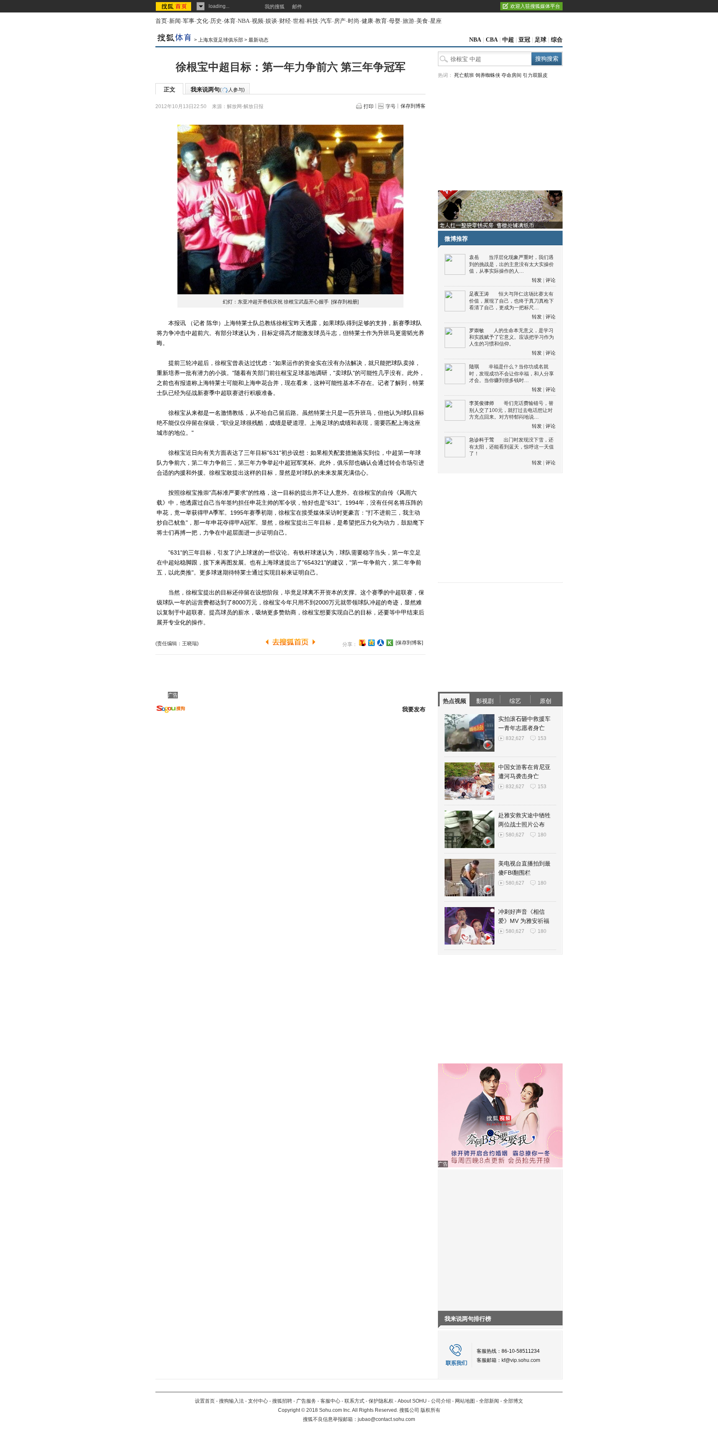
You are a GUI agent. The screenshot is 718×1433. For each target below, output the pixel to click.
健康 (367, 21)
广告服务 (306, 1401)
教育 (381, 21)
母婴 (395, 21)
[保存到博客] (409, 643)
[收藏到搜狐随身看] (389, 642)
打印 (369, 106)
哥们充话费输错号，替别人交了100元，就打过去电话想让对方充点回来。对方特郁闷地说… (511, 410)
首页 (161, 21)
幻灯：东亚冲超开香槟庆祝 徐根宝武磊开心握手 (276, 302)
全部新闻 (489, 1401)
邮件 (297, 7)
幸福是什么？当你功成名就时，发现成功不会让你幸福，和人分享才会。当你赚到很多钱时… (511, 373)
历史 (216, 21)
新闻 (175, 21)
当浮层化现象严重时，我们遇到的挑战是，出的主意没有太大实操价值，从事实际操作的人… (511, 264)
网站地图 (465, 1401)
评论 (551, 280)
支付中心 (258, 1401)
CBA (492, 40)
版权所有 (430, 1410)
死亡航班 (464, 75)
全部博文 (513, 1401)
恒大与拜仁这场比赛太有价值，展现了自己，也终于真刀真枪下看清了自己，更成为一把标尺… (511, 301)
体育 (230, 21)
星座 (436, 21)
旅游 (408, 21)
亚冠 (524, 40)
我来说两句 (218, 89)
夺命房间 (511, 75)
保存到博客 (413, 106)
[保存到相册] (345, 302)
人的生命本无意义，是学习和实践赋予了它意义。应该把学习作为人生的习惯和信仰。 (511, 337)
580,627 (515, 835)
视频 (257, 21)
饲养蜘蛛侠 (487, 75)
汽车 (326, 21)
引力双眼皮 (535, 75)
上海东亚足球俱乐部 (220, 40)
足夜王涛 (479, 294)
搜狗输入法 (231, 1401)
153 (542, 738)
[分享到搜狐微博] (362, 642)
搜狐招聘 (282, 1401)
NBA (244, 21)
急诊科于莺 (481, 440)
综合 (557, 40)
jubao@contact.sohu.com (386, 1419)
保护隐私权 (381, 1401)
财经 (285, 21)
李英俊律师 (481, 403)
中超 (508, 40)
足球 (540, 40)
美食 (422, 21)
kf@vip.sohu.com (521, 1360)
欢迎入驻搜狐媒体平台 (535, 6)
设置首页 (205, 1401)
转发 (537, 280)
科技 (312, 21)
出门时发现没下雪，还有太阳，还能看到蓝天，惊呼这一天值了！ (511, 446)
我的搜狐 (275, 7)
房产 (340, 21)
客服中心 (330, 1401)
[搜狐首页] (174, 6)
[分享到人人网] (380, 642)
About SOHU (412, 1401)
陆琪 (474, 367)
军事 (188, 21)
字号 (391, 106)
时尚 (353, 21)
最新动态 (258, 40)
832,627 (515, 738)
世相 (299, 21)
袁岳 (474, 257)
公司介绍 (441, 1401)
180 (542, 835)
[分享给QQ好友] (371, 642)
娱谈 (271, 21)
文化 (202, 21)
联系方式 (354, 1401)
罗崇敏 (476, 330)
